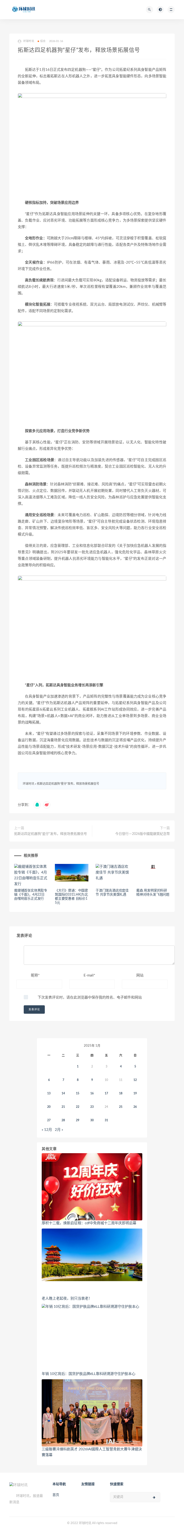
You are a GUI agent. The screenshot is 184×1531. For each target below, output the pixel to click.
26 (135, 1106)
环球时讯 (28, 783)
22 (77, 1106)
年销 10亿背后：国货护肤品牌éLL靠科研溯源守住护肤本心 (88, 1374)
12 (135, 1080)
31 (106, 1120)
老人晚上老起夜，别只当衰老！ (67, 1298)
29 (77, 1120)
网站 (140, 975)
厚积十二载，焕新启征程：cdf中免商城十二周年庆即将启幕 (89, 1223)
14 (63, 1093)
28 (63, 1120)
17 (106, 1093)
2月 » (59, 1130)
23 (92, 1106)
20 (49, 1106)
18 (120, 1093)
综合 (43, 41)
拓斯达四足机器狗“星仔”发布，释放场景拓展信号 (68, 783)
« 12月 (47, 1130)
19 (135, 1093)
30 (92, 1120)
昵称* (35, 975)
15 (77, 1093)
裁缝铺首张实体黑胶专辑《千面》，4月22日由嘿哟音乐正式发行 (30, 894)
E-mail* (89, 975)
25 (120, 1106)
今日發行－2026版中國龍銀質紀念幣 (142, 834)
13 (49, 1093)
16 (92, 1093)
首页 (55, 1495)
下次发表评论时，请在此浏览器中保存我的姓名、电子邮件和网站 (90, 997)
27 (49, 1120)
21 (63, 1106)
